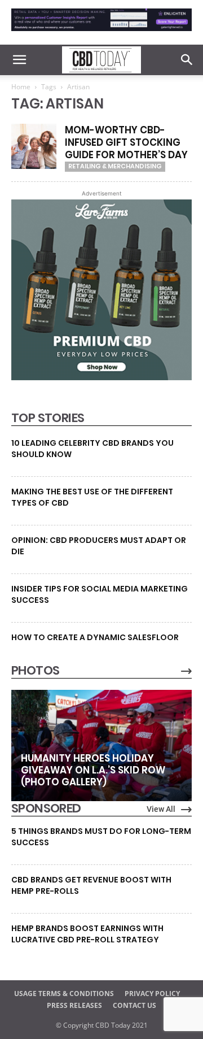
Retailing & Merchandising (115, 166)
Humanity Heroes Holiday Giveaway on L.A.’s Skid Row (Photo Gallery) (93, 770)
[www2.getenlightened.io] (101, 33)
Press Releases (74, 1005)
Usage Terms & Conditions (64, 993)
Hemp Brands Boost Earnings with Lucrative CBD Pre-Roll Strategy (87, 934)
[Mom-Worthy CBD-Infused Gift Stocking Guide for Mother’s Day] (33, 146)
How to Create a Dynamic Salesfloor (95, 637)
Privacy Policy (152, 993)
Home (20, 87)
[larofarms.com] (101, 377)
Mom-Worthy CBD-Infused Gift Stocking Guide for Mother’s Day (126, 142)
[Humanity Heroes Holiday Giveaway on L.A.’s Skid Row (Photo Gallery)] (101, 746)
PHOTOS (35, 670)
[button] (19, 60)
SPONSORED (46, 808)
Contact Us (134, 1005)
